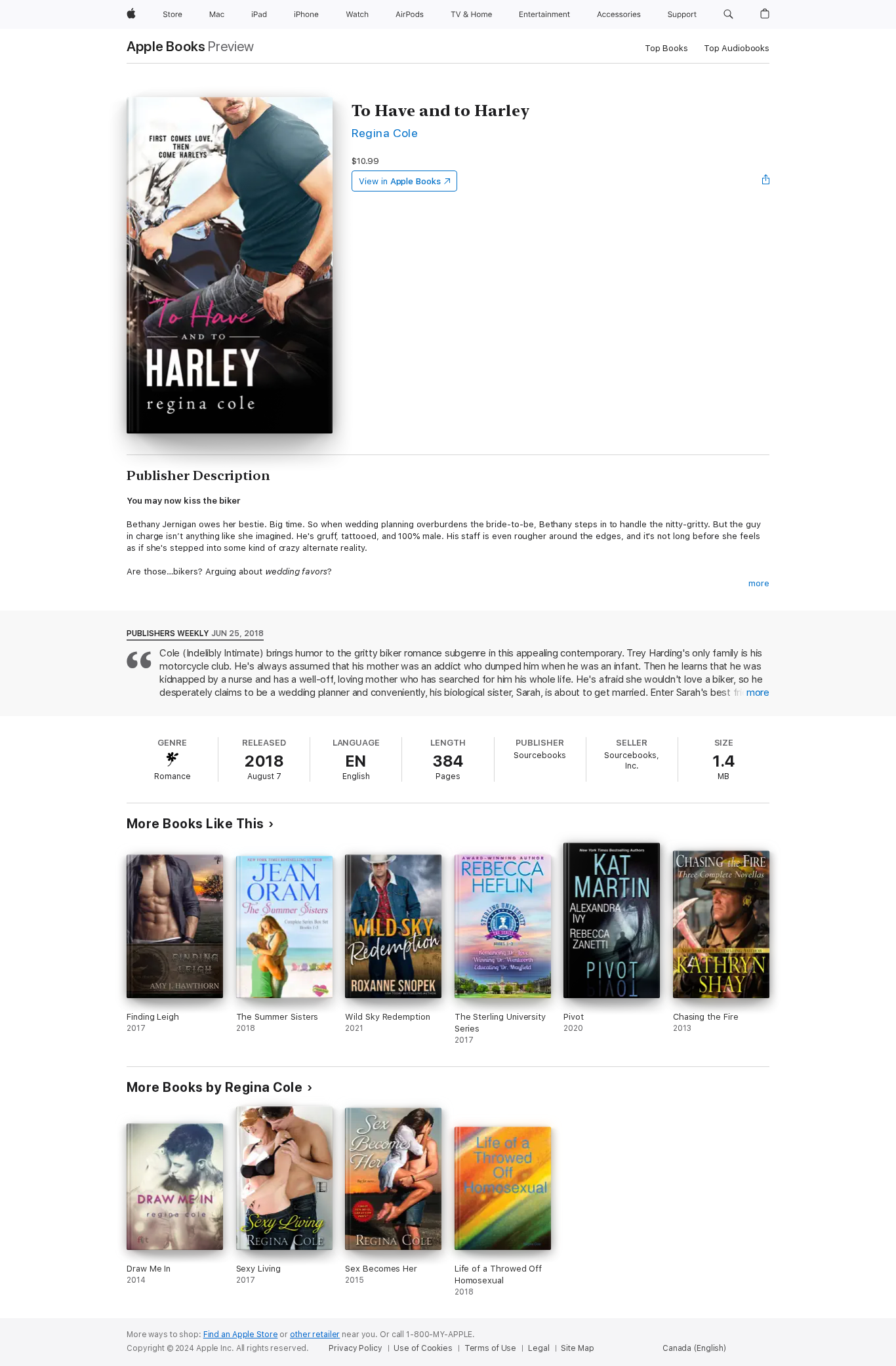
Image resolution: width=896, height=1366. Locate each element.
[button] (728, 14)
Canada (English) (694, 1348)
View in (400, 181)
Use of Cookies (423, 1348)
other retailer (315, 1334)
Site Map (577, 1348)
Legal (538, 1348)
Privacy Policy (355, 1348)
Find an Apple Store (240, 1334)
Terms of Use (490, 1348)
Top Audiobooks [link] (736, 48)
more (758, 583)
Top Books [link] (666, 48)
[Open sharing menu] (766, 181)
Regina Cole (385, 133)
